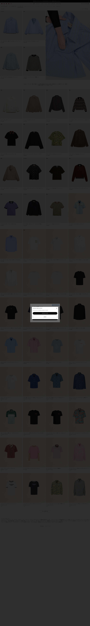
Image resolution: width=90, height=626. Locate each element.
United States (45, 313)
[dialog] (45, 313)
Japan (45, 316)
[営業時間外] (56, 308)
